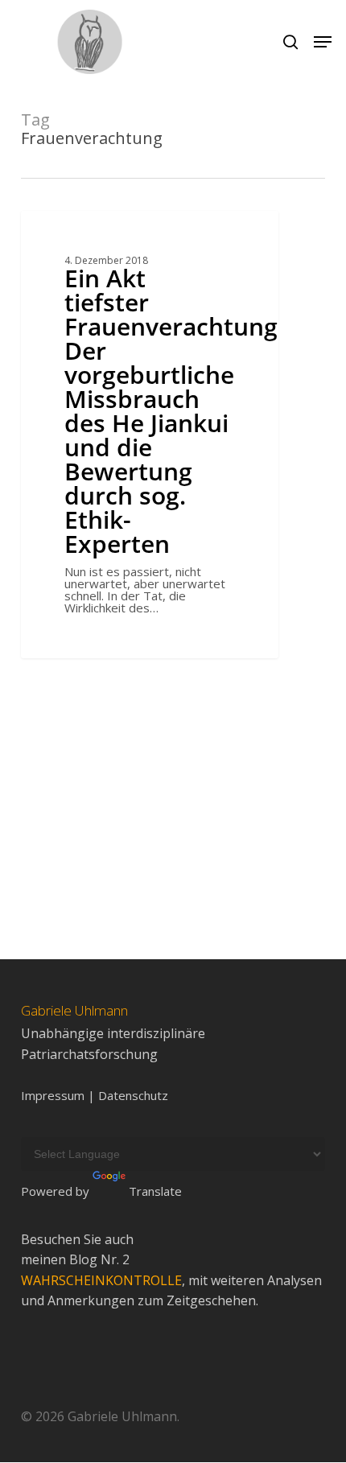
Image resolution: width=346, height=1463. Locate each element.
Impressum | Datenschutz (94, 1096)
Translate (155, 1191)
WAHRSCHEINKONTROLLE (101, 1280)
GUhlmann (77, 229)
